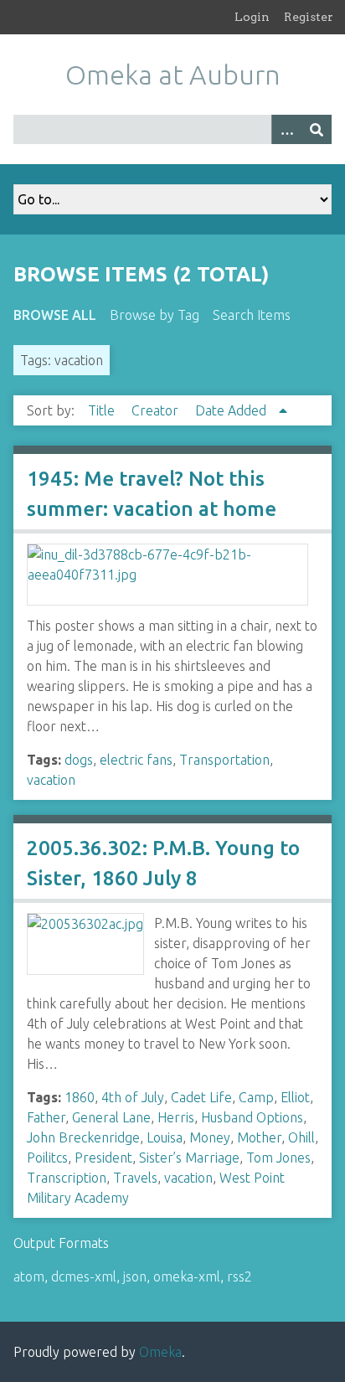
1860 (79, 1097)
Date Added (232, 410)
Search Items (252, 314)
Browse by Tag (154, 314)
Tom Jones (278, 1157)
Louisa (165, 1137)
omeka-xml (186, 1276)
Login (252, 16)
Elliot (295, 1097)
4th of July (132, 1097)
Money (209, 1137)
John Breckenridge (83, 1137)
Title (103, 410)
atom (28, 1276)
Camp (256, 1097)
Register (308, 16)
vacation (51, 779)
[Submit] (316, 129)
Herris (175, 1117)
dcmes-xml (83, 1276)
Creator (156, 410)
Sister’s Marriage (189, 1157)
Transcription (66, 1177)
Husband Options (252, 1117)
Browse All (54, 314)
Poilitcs (47, 1157)
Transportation (224, 759)
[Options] (286, 129)
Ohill (301, 1137)
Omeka (160, 1351)
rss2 (239, 1276)
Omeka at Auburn (173, 74)
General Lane (111, 1117)
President (103, 1157)
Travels (135, 1177)
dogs (78, 759)
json (135, 1276)
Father (46, 1117)
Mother (259, 1137)
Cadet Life (201, 1097)
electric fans (136, 759)
